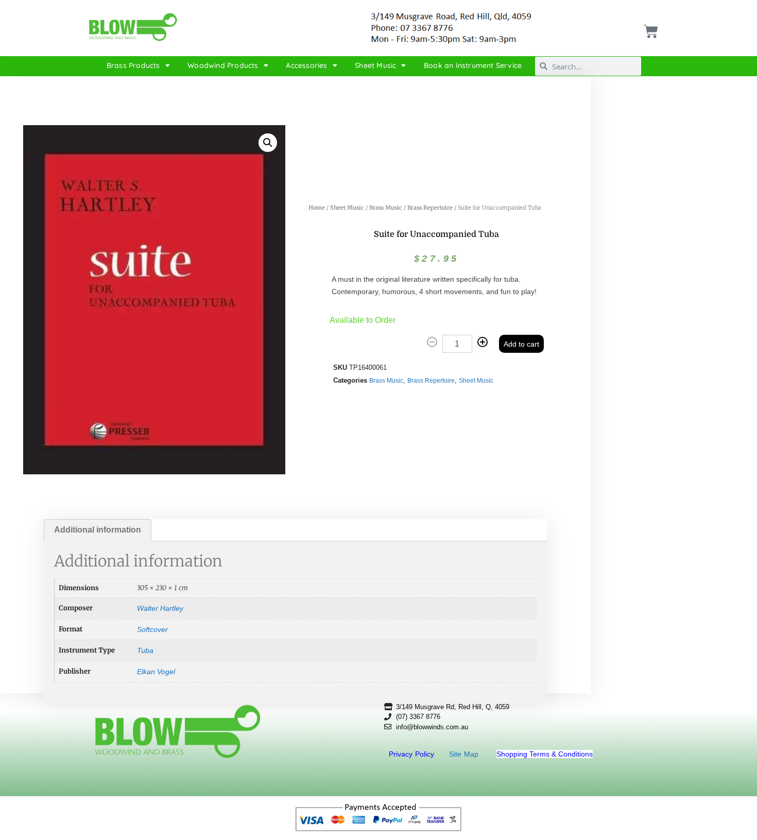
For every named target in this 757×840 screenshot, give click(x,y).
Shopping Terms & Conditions (544, 754)
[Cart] (649, 27)
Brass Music (385, 207)
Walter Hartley (160, 608)
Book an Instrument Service (473, 65)
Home (316, 207)
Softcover (152, 629)
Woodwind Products (222, 65)
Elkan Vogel (156, 671)
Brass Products (133, 65)
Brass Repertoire (430, 207)
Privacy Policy (413, 754)
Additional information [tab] (97, 529)
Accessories (306, 65)
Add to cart (521, 344)
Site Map (465, 754)
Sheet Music (375, 65)
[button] (268, 142)
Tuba (145, 650)
